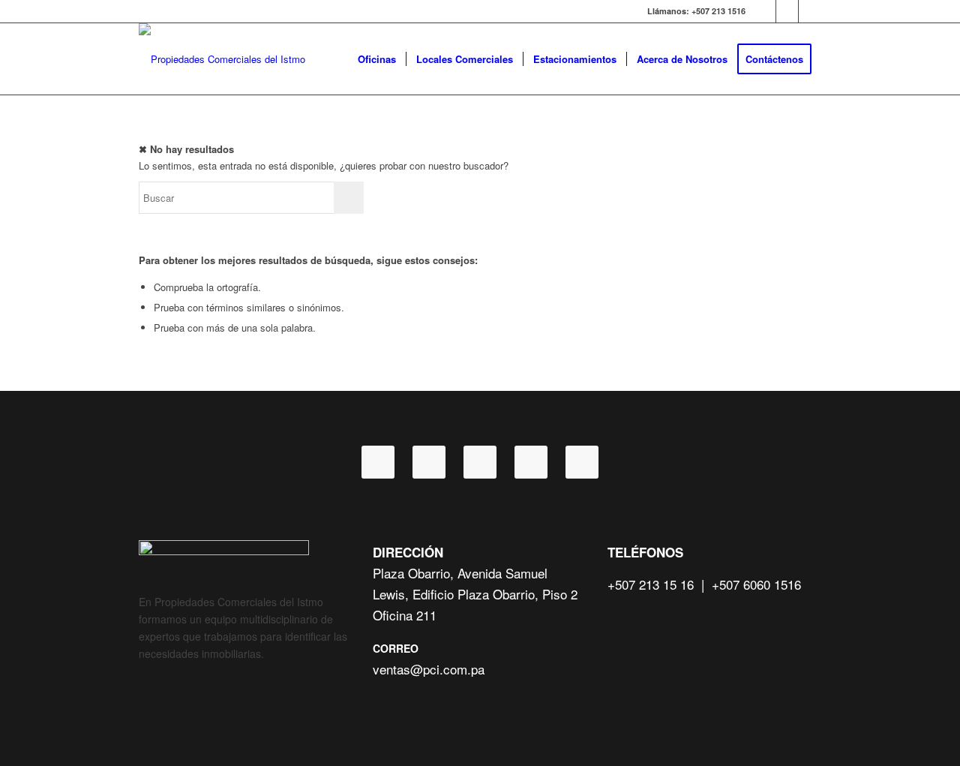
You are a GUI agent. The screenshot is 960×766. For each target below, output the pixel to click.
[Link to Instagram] (810, 11)
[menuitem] (377, 59)
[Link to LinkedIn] (787, 11)
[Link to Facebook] (765, 11)
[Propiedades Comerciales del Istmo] (222, 59)
